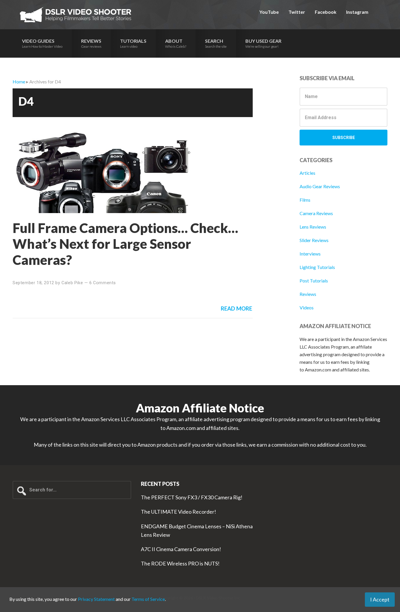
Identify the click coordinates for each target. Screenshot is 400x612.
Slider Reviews (314, 240)
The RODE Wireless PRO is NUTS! (180, 563)
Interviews (310, 253)
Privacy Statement (96, 599)
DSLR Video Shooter (76, 14)
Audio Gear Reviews (320, 186)
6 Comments (102, 282)
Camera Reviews (316, 213)
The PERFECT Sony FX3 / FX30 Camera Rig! (191, 497)
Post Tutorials (314, 280)
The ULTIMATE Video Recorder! (178, 511)
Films (305, 200)
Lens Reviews (313, 226)
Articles (307, 173)
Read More (236, 308)
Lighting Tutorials (317, 267)
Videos (307, 307)
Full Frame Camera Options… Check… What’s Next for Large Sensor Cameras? (125, 244)
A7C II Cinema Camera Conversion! (181, 549)
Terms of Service (148, 599)
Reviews (308, 294)
